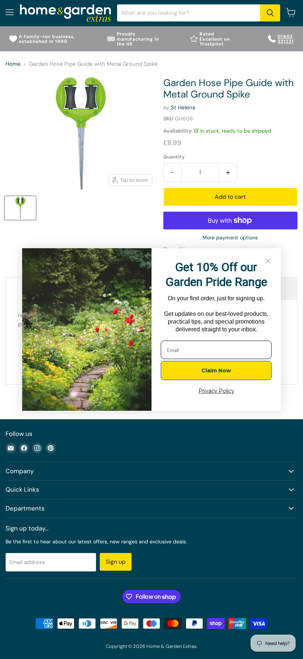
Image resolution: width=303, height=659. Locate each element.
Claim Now (216, 370)
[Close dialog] (267, 261)
